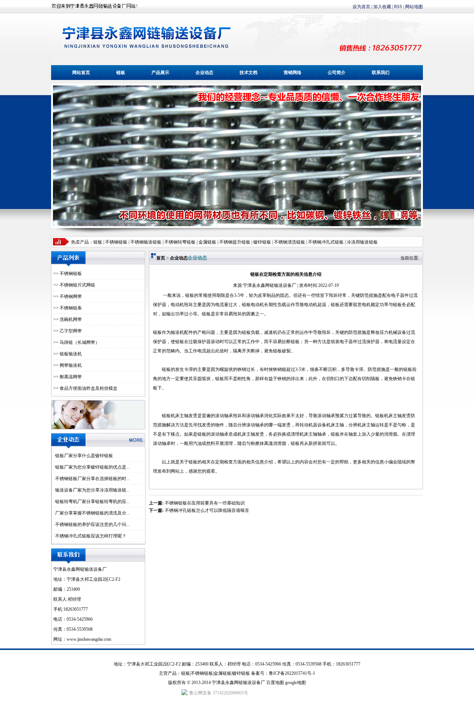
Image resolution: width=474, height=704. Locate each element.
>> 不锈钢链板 (67, 273)
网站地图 (414, 6)
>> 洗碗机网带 (67, 319)
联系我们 (381, 72)
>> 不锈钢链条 (67, 308)
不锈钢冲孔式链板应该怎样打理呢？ (90, 536)
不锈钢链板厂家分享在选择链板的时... (92, 478)
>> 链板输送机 (67, 353)
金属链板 (222, 673)
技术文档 (248, 72)
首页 (160, 258)
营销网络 (292, 72)
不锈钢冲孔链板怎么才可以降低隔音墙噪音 (207, 510)
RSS (398, 6)
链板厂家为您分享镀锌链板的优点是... (92, 467)
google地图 (295, 682)
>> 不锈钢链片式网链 (74, 285)
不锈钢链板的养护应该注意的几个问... (92, 524)
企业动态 (204, 72)
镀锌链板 (241, 673)
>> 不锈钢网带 (67, 296)
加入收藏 (382, 6)
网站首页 (81, 72)
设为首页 (361, 6)
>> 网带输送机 (67, 365)
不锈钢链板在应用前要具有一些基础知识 (205, 503)
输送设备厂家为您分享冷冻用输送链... (92, 490)
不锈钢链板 (116, 242)
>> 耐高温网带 (67, 376)
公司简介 (337, 72)
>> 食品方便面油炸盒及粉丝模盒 (85, 388)
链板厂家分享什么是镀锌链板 (84, 455)
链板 (120, 72)
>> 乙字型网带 (67, 330)
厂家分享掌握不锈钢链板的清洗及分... (92, 513)
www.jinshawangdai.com (89, 639)
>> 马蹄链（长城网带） (76, 342)
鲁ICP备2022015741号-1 (292, 673)
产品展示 (160, 72)
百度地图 (275, 682)
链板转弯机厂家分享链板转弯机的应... (92, 501)
